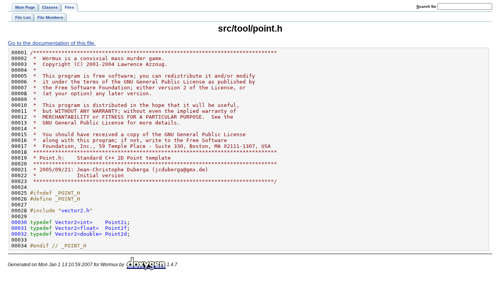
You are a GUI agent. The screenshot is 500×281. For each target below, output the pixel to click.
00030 (19, 222)
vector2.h (75, 210)
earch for (427, 6)
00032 (19, 234)
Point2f (116, 228)
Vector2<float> (77, 228)
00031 (19, 228)
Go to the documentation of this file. (52, 43)
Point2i (116, 222)
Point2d (116, 234)
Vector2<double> (78, 234)
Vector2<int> (74, 222)
